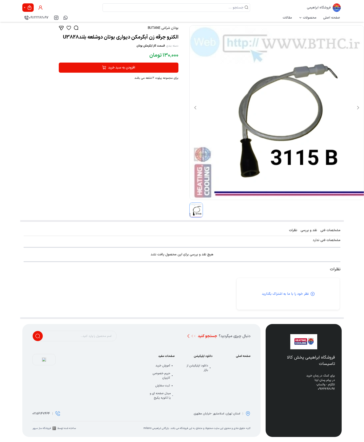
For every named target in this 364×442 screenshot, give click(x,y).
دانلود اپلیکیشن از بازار (197, 367)
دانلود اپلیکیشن (203, 356)
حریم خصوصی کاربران (161, 375)
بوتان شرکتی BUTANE (163, 28)
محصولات (309, 17)
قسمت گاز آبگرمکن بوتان (150, 46)
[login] (40, 7)
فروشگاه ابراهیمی (319, 7)
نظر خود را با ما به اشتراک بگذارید (285, 293)
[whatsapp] (65, 17)
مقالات (287, 17)
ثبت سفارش (162, 385)
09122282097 (38, 17)
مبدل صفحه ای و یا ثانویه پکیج (160, 395)
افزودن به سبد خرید (121, 67)
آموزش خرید (162, 365)
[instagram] (56, 17)
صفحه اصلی (331, 17)
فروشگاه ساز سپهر (41, 428)
